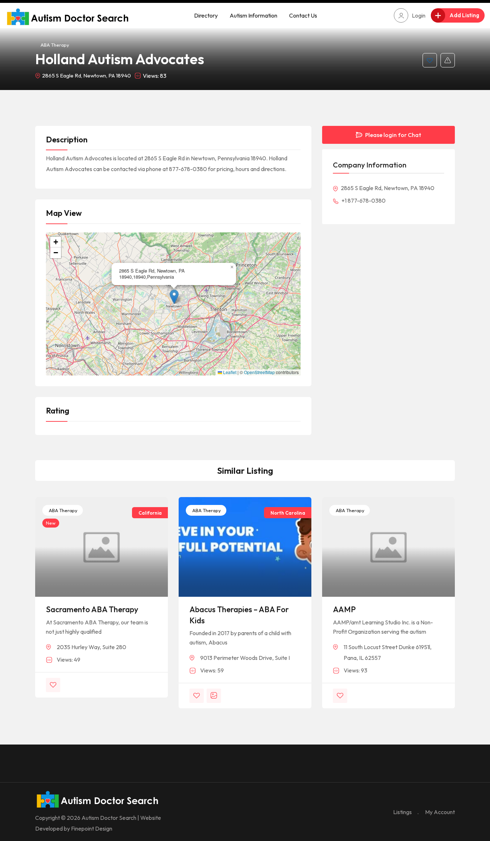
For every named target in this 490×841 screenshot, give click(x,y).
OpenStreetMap (259, 372)
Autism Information (253, 15)
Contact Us (303, 15)
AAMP (344, 609)
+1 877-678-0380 (363, 200)
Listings (402, 812)
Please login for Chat (392, 134)
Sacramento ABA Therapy (92, 609)
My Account (440, 812)
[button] (174, 296)
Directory (206, 15)
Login (418, 15)
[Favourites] (430, 60)
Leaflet (229, 372)
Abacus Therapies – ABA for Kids (239, 614)
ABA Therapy (55, 45)
